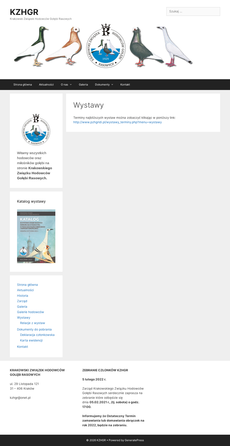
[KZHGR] (102, 46)
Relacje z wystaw (32, 323)
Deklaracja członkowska (37, 335)
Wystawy (23, 317)
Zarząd (22, 301)
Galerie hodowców (30, 312)
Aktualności (46, 84)
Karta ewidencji (31, 340)
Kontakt (125, 84)
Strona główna (22, 84)
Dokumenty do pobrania (34, 329)
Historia (22, 295)
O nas (64, 84)
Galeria (83, 84)
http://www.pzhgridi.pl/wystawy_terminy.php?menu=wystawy (117, 122)
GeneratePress (134, 440)
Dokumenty (102, 84)
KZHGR (24, 12)
